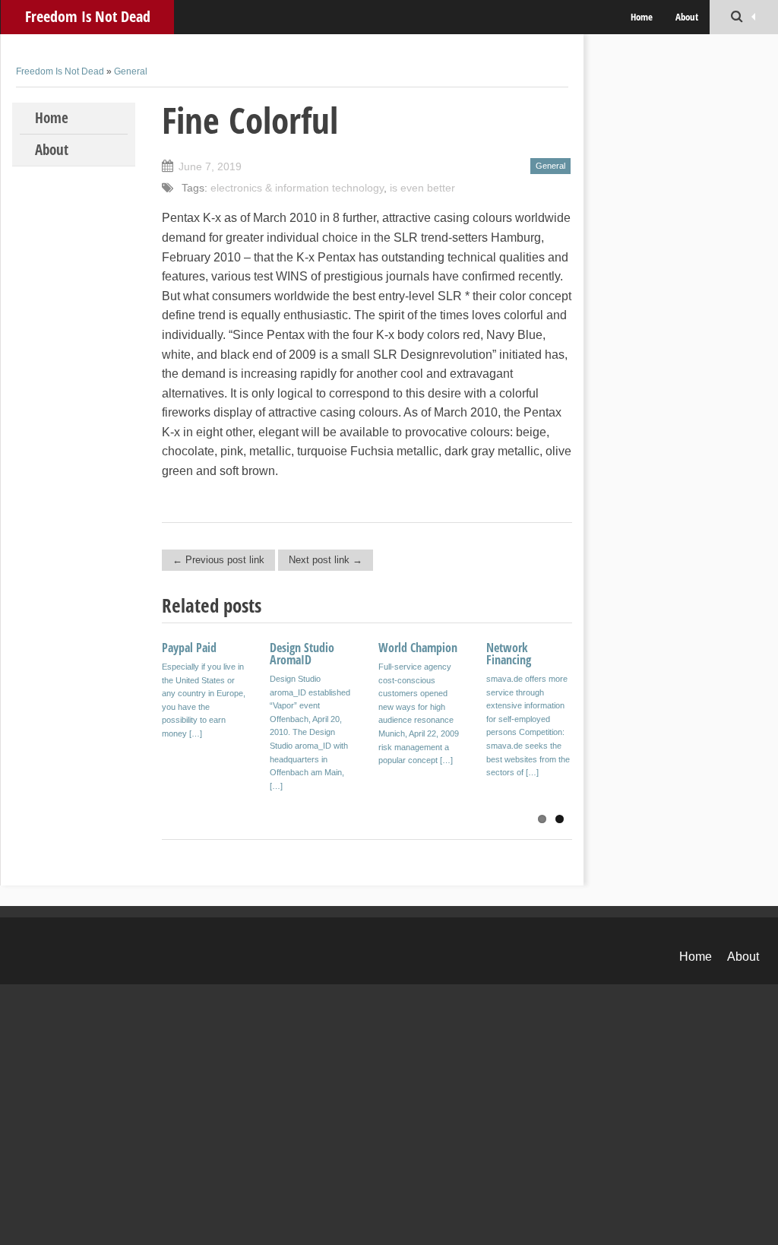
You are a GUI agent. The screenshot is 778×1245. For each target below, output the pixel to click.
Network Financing (508, 653)
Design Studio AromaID (302, 653)
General (130, 71)
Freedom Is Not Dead (87, 16)
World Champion (417, 647)
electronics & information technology (297, 188)
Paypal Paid (189, 647)
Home (642, 17)
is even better (422, 188)
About (686, 17)
